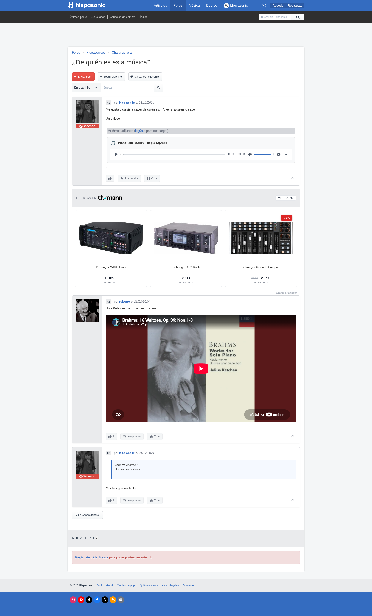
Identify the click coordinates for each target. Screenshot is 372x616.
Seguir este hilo (113, 76)
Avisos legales (170, 585)
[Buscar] (297, 17)
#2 (108, 301)
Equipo (211, 5)
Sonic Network (104, 585)
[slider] (173, 154)
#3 (108, 453)
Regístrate (295, 5)
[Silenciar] (249, 154)
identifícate (100, 557)
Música (194, 5)
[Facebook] (97, 599)
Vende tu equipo (126, 585)
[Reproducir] (116, 154)
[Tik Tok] (89, 599)
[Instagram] (73, 599)
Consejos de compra (122, 17)
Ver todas (285, 198)
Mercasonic (239, 5)
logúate (140, 131)
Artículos (160, 5)
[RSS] (113, 599)
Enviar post (84, 76)
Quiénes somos (149, 585)
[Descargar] (286, 154)
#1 (108, 102)
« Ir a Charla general (87, 514)
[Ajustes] (278, 154)
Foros (178, 5)
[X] (105, 599)
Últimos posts (78, 17)
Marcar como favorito (146, 76)
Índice (143, 17)
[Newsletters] (121, 599)
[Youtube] (81, 599)
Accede (278, 5)
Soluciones (98, 17)
